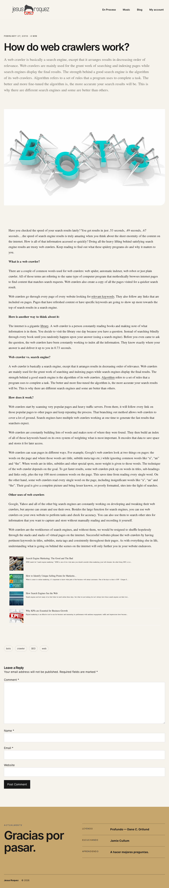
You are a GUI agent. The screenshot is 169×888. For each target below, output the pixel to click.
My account (156, 9)
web (44, 648)
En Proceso (109, 9)
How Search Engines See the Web (42, 593)
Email (8, 748)
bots (8, 648)
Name (9, 730)
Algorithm (108, 377)
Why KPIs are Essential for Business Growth (47, 610)
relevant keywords (102, 296)
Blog (139, 9)
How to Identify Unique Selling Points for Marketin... (51, 575)
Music (126, 9)
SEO (33, 648)
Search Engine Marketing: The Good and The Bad (49, 558)
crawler (21, 648)
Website (9, 765)
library (44, 326)
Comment (11, 679)
